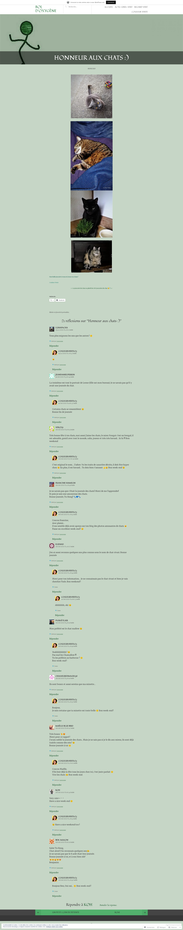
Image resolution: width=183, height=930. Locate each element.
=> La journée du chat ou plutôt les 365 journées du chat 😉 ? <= (91, 288)
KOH (58, 790)
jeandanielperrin (65, 374)
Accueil (109, 7)
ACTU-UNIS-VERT (123, 7)
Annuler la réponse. (108, 905)
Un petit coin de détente (65, 912)
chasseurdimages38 (66, 676)
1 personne (60, 341)
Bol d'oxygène (45, 9)
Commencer (111, 2)
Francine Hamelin (65, 483)
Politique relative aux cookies (54, 926)
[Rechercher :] (76, 7)
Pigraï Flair (61, 620)
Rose (117, 912)
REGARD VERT (141, 7)
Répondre (54, 346)
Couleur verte (140, 12)
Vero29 (59, 427)
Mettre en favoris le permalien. (59, 312)
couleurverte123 (67, 351)
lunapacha (61, 327)
